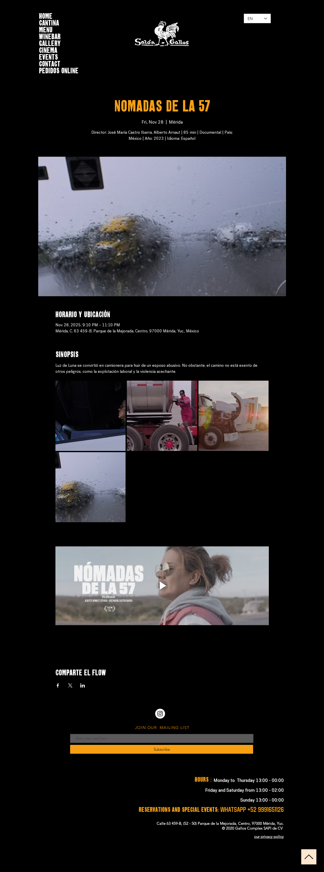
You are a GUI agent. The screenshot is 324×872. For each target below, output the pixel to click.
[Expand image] (90, 416)
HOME (45, 15)
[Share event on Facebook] (57, 685)
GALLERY (49, 42)
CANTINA (49, 22)
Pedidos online (58, 69)
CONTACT (49, 63)
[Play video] (162, 586)
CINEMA (48, 49)
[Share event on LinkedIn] (82, 685)
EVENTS (48, 56)
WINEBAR (49, 35)
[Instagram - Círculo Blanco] (160, 714)
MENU (46, 29)
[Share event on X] (70, 685)
